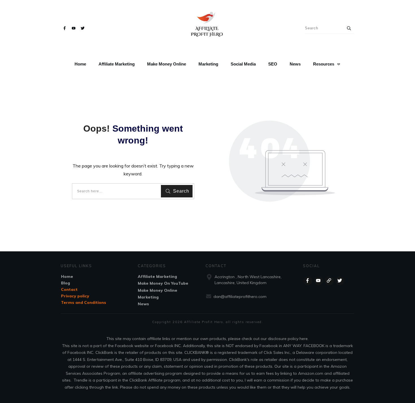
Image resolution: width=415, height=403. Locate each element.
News (143, 303)
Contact (69, 289)
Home (67, 276)
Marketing (148, 297)
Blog (65, 283)
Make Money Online (157, 290)
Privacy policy (75, 296)
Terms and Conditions (83, 302)
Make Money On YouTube (163, 283)
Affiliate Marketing (157, 276)
